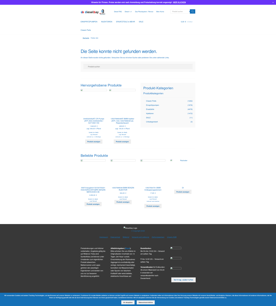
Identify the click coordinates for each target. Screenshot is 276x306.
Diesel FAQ (118, 11)
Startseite (86, 38)
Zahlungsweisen (158, 237)
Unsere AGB (172, 237)
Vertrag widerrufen (183, 280)
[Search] (192, 11)
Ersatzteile (150, 109)
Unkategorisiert (152, 121)
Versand (95, 134)
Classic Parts (86, 30)
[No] (273, 299)
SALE (141, 21)
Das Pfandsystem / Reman (144, 11)
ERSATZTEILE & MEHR (125, 21)
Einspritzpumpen (152, 105)
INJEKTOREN (106, 21)
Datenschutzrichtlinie (146, 302)
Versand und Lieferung (140, 237)
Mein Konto (160, 11)
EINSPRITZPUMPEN (89, 21)
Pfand (127, 248)
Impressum (104, 237)
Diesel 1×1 (128, 11)
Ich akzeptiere (128, 302)
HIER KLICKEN (179, 2)
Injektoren (150, 113)
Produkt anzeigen (93, 141)
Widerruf (126, 237)
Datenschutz (115, 237)
